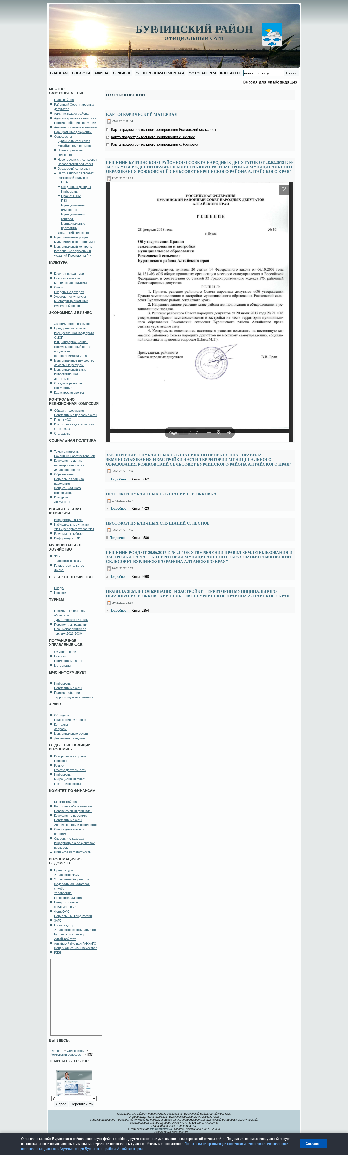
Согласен (313, 1144)
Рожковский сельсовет (66, 1054)
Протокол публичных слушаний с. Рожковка (161, 494)
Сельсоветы (76, 1051)
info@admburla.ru (161, 1128)
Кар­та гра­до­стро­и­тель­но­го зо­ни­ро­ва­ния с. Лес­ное (153, 137)
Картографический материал (142, 114)
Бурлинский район (194, 29)
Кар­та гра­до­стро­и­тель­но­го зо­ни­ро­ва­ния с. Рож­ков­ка (154, 144)
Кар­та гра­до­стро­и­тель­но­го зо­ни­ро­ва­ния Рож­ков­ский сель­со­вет (163, 129)
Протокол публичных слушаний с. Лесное (158, 523)
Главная (56, 1051)
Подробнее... (119, 479)
